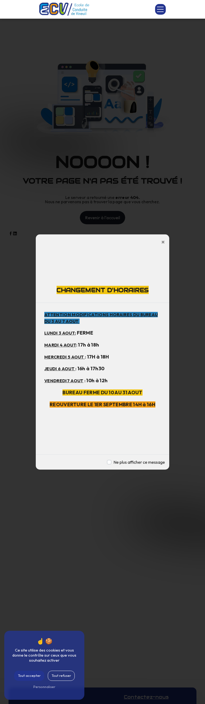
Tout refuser (61, 675)
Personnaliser (44, 687)
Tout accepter (29, 675)
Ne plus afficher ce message (139, 462)
